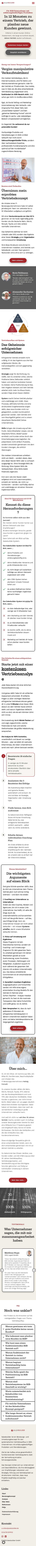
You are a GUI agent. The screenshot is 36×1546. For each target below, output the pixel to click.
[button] (2, 1270)
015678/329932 (7, 1532)
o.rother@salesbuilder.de (10, 1528)
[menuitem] (18, 1493)
